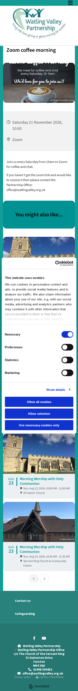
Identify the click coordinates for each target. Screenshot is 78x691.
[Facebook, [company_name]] (34, 638)
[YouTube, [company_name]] (44, 638)
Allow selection (39, 413)
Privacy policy (23, 677)
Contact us (23, 601)
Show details (55, 389)
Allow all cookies (39, 402)
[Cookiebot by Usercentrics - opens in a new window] (55, 263)
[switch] (67, 347)
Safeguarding (25, 614)
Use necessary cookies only (39, 425)
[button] (39, 2)
